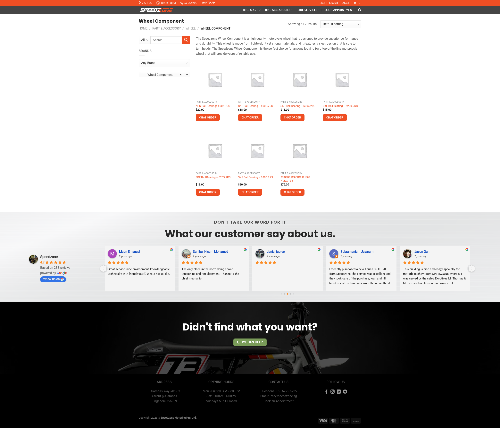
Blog (322, 2)
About (345, 2)
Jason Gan (421, 251)
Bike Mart (250, 10)
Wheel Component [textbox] (162, 75)
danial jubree (276, 251)
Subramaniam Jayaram (357, 251)
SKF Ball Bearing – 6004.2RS (297, 106)
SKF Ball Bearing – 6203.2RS (213, 177)
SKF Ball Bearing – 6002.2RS (255, 106)
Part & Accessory (166, 28)
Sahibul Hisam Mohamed (210, 251)
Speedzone (49, 257)
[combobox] (164, 74)
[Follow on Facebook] (326, 392)
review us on (51, 279)
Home (143, 28)
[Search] (359, 10)
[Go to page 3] (290, 294)
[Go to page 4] (293, 294)
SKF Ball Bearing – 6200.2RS (340, 106)
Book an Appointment (279, 401)
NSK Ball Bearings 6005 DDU (213, 106)
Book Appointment (339, 10)
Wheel (191, 28)
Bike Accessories (278, 10)
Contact (333, 2)
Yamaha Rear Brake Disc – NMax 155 (296, 178)
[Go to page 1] (284, 294)
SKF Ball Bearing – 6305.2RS (255, 177)
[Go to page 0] (281, 294)
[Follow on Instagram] (332, 392)
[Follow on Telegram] (345, 392)
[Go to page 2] (287, 294)
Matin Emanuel (129, 251)
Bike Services (307, 10)
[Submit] (186, 40)
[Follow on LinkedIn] (339, 392)
